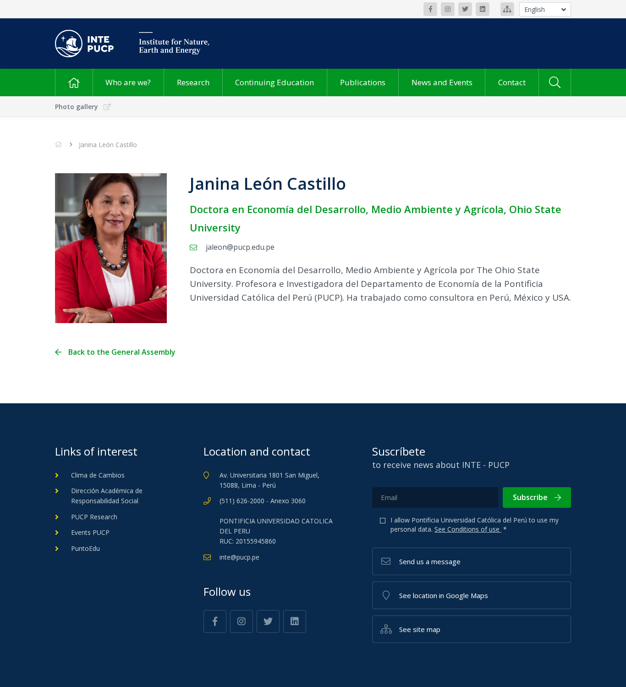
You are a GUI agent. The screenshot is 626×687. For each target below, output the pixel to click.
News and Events (442, 82)
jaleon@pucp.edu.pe (240, 247)
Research (193, 82)
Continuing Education (274, 82)
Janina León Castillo (108, 144)
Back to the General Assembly (122, 352)
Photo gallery (76, 106)
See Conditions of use (467, 529)
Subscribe (530, 497)
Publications (362, 82)
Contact (512, 82)
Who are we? (128, 82)
